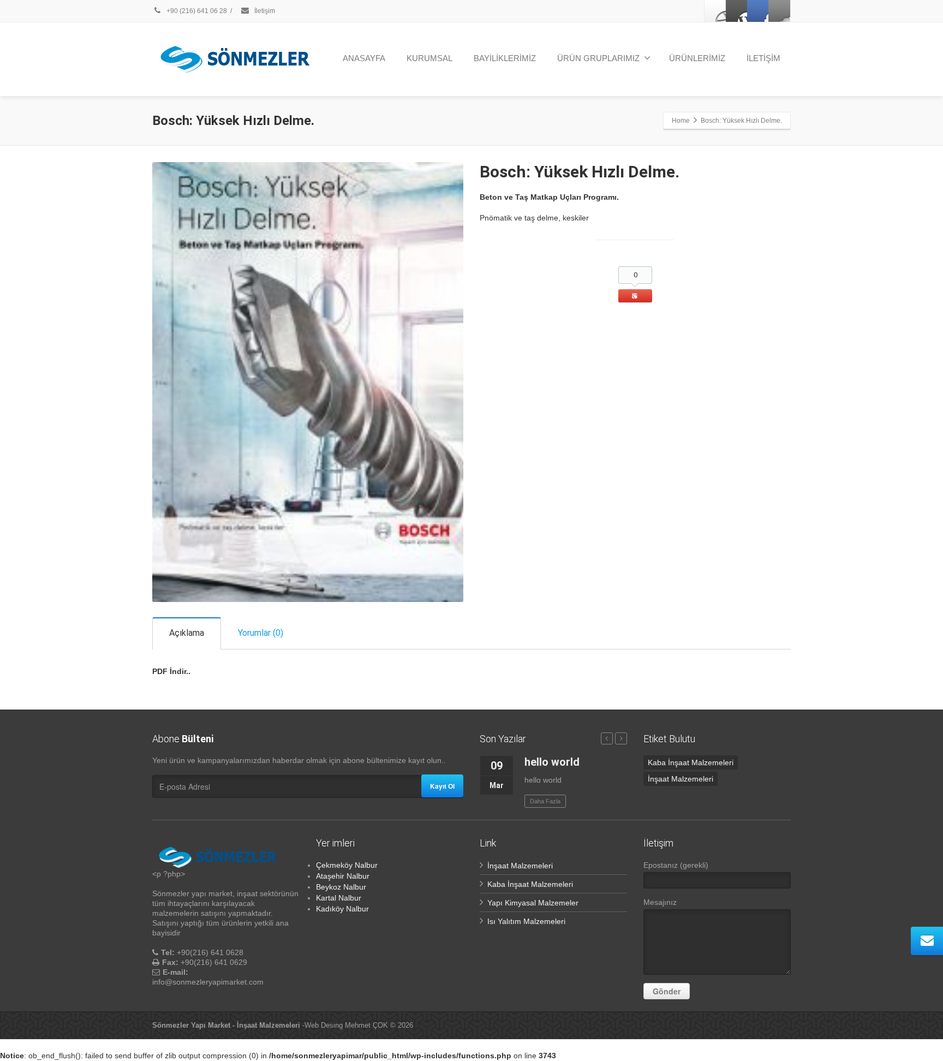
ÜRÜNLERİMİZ (697, 58)
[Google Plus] (758, 11)
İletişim (264, 11)
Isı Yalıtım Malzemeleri (526, 921)
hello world (552, 761)
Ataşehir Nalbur (342, 876)
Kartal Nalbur (338, 897)
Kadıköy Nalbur (342, 908)
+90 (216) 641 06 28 (196, 11)
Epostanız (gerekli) (675, 865)
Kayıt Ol (442, 786)
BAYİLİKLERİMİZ (505, 58)
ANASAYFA (364, 58)
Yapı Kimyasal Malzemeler (532, 902)
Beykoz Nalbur (341, 887)
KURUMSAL (429, 58)
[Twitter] (737, 11)
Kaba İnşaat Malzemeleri (690, 762)
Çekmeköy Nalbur (347, 865)
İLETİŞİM (763, 58)
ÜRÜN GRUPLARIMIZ (598, 58)
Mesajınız (660, 902)
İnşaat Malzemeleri (680, 778)
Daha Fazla (545, 801)
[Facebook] (715, 11)
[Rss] (779, 11)
